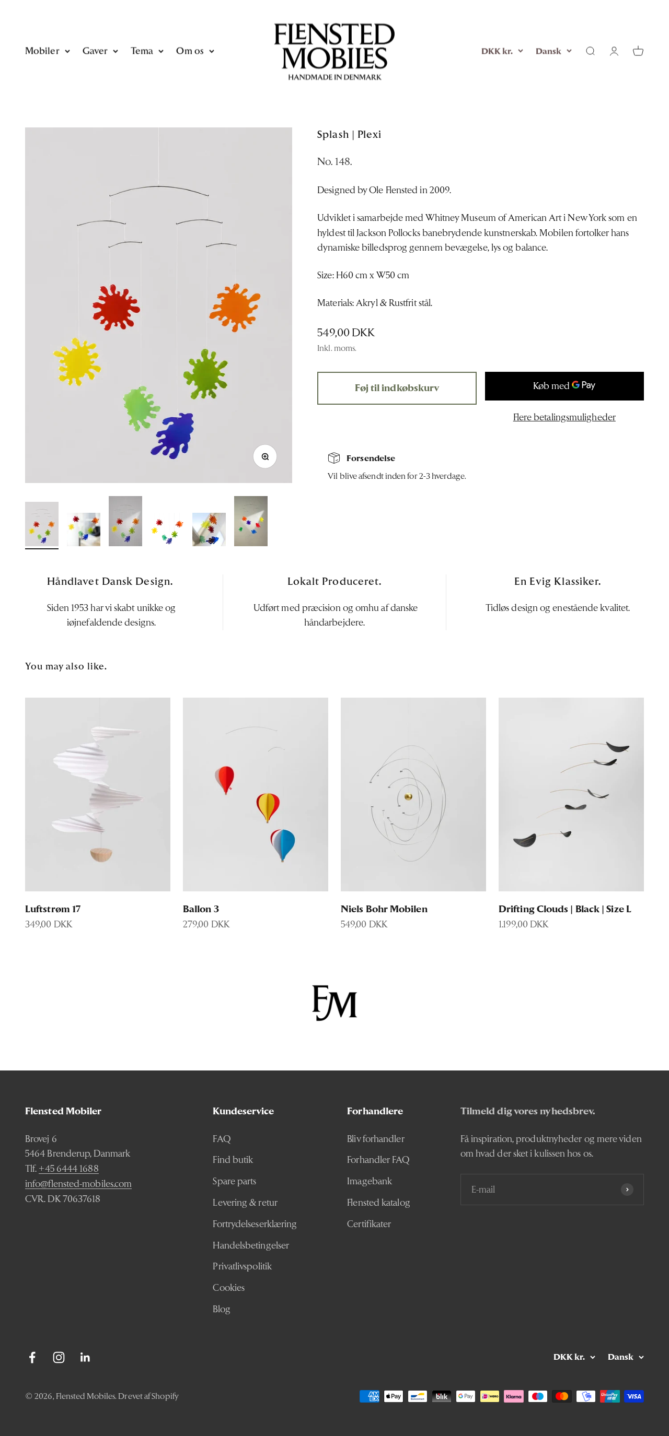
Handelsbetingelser (251, 1245)
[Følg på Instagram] (59, 1357)
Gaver (95, 50)
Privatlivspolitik (242, 1266)
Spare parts (234, 1180)
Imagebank (369, 1180)
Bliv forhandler (375, 1138)
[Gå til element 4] (167, 531)
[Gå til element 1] (42, 525)
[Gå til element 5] (209, 531)
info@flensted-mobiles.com (78, 1183)
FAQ (221, 1138)
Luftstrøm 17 (52, 908)
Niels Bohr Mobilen (384, 908)
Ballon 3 (201, 908)
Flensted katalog (378, 1202)
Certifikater (369, 1223)
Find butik (233, 1159)
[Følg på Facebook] (32, 1357)
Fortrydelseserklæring (255, 1223)
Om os (189, 50)
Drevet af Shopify (148, 1396)
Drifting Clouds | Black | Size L (565, 908)
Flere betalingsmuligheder (564, 416)
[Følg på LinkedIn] (85, 1357)
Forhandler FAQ (378, 1159)
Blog (221, 1308)
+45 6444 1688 (68, 1168)
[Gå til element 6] (251, 522)
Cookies (229, 1287)
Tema (142, 50)
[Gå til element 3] (125, 522)
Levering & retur (245, 1202)
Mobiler (42, 50)
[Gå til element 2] (83, 531)
